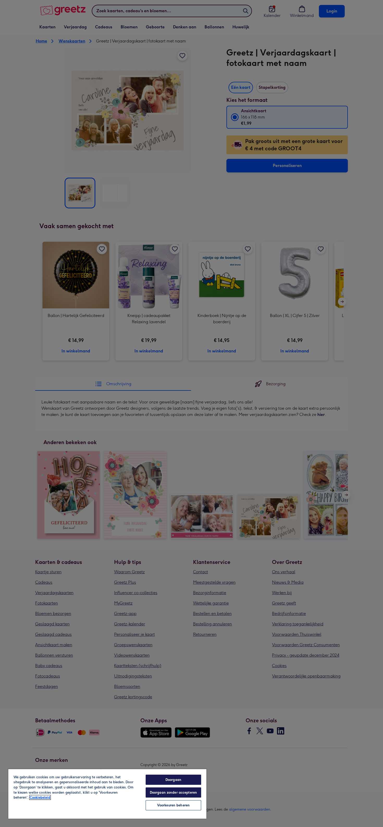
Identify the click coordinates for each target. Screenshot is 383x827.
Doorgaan (173, 780)
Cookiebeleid (40, 797)
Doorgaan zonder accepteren (173, 792)
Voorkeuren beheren (173, 805)
